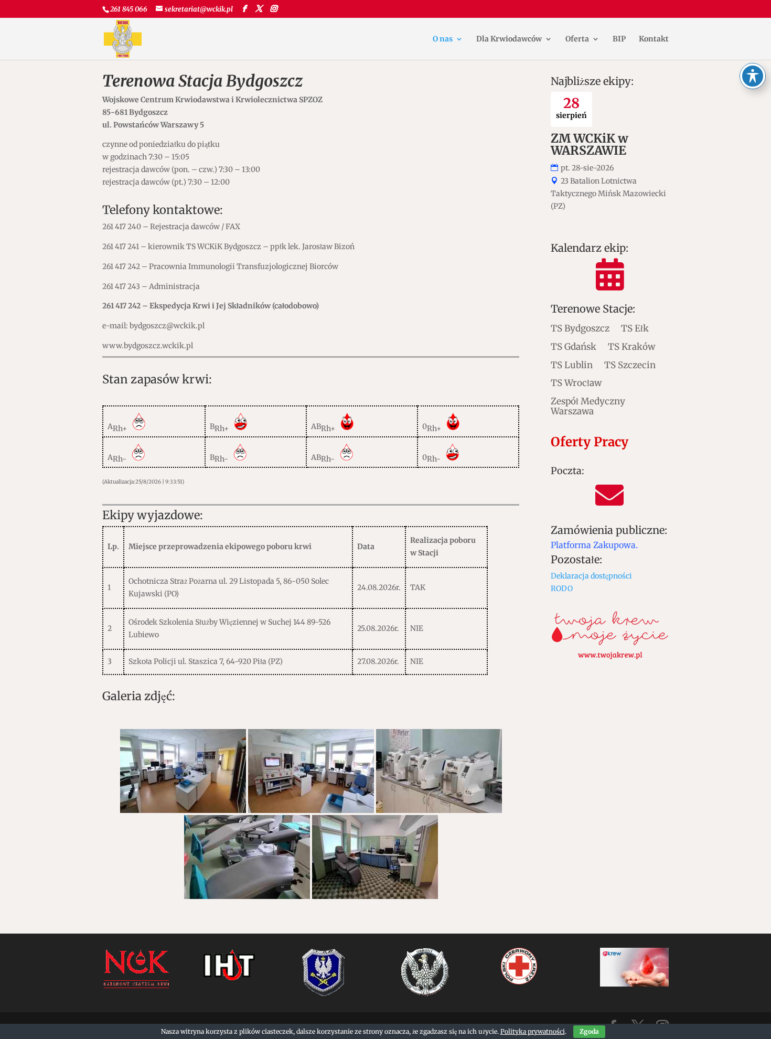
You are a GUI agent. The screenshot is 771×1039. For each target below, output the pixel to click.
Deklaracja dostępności (591, 576)
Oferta (577, 39)
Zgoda (589, 1031)
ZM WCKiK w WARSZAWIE (589, 144)
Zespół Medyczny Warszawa (588, 405)
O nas (443, 39)
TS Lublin (572, 364)
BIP (619, 39)
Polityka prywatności (532, 1031)
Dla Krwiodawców (509, 39)
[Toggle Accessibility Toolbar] (752, 76)
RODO (562, 588)
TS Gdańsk (573, 346)
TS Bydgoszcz (580, 328)
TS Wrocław (576, 382)
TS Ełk (635, 328)
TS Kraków (631, 346)
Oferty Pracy (589, 442)
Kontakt (654, 39)
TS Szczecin (630, 364)
